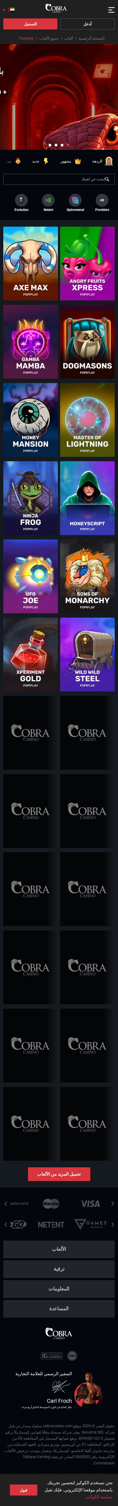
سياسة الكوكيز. (99, 1496)
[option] (75, 203)
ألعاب (68, 38)
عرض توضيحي (87, 277)
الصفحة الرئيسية (91, 38)
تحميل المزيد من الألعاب (59, 1174)
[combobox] (9, 8)
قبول (23, 1490)
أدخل (87, 24)
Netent (48, 210)
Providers (102, 205)
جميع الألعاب (49, 38)
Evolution (22, 210)
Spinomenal (75, 210)
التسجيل (30, 24)
